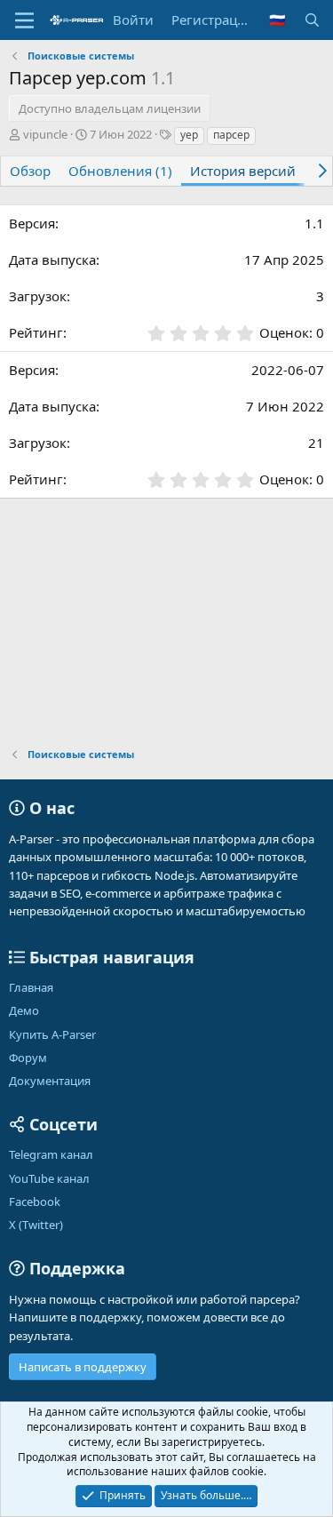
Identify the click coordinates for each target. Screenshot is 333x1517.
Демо (24, 1010)
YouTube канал (49, 1178)
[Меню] (24, 20)
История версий (243, 171)
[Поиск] (312, 20)
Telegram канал (51, 1154)
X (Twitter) (36, 1225)
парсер (231, 134)
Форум (28, 1058)
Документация (50, 1081)
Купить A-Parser (52, 1034)
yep (189, 134)
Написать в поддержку (83, 1367)
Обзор (30, 171)
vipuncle (45, 134)
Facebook (34, 1202)
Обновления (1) (120, 171)
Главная (31, 987)
